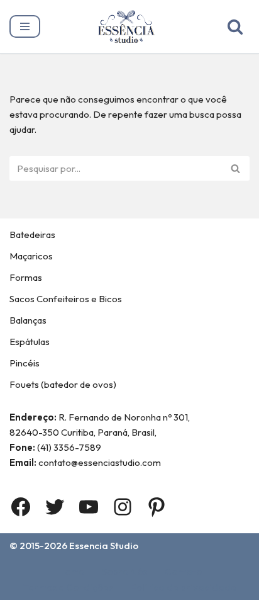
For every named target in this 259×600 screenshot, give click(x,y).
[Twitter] (54, 506)
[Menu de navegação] (24, 26)
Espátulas (29, 342)
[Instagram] (122, 506)
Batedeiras (32, 235)
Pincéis (24, 363)
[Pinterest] (156, 506)
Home (71, 571)
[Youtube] (88, 506)
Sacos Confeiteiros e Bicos (65, 299)
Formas (25, 277)
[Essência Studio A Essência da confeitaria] (129, 26)
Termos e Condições (68, 587)
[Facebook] (20, 506)
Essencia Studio (103, 546)
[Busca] (235, 26)
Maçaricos (31, 256)
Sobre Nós (124, 571)
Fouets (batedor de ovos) (62, 384)
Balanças (28, 320)
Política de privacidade (183, 587)
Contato (183, 571)
